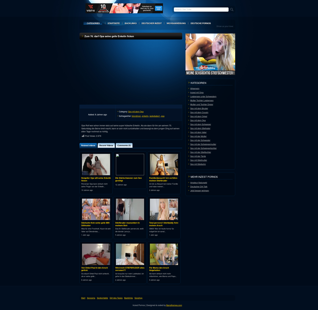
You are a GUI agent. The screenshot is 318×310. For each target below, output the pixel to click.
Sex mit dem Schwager (200, 124)
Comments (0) (124, 145)
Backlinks (131, 23)
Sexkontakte (102, 297)
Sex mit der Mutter (198, 136)
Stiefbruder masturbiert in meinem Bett (127, 224)
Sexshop (138, 297)
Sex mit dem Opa (136, 111)
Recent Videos (106, 145)
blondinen (136, 116)
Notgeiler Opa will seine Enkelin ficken (96, 179)
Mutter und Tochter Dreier (201, 104)
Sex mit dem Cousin (199, 112)
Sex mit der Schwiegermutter (203, 144)
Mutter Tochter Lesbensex (201, 100)
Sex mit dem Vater (198, 132)
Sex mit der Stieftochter (200, 152)
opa (162, 116)
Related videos (88, 145)
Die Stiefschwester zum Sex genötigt (128, 179)
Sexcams (91, 297)
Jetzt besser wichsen (199, 190)
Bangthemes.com (174, 305)
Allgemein (194, 88)
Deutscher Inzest (152, 23)
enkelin (145, 116)
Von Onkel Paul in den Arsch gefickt (94, 269)
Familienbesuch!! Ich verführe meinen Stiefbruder (163, 179)
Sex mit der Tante (198, 156)
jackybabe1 (155, 116)
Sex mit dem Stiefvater (200, 128)
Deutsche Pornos (201, 23)
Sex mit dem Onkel (198, 116)
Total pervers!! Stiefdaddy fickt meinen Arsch (163, 224)
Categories (93, 23)
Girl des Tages (116, 297)
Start (83, 297)
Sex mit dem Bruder (199, 108)
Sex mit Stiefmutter (198, 160)
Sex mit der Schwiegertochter (203, 148)
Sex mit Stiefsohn (198, 164)
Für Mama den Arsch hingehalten (159, 269)
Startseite (114, 23)
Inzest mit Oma (197, 92)
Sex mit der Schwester (200, 140)
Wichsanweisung (176, 23)
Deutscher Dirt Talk (198, 186)
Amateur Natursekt (198, 182)
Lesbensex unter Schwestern (203, 96)
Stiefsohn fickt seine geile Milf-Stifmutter (95, 224)
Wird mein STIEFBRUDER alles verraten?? (129, 269)
